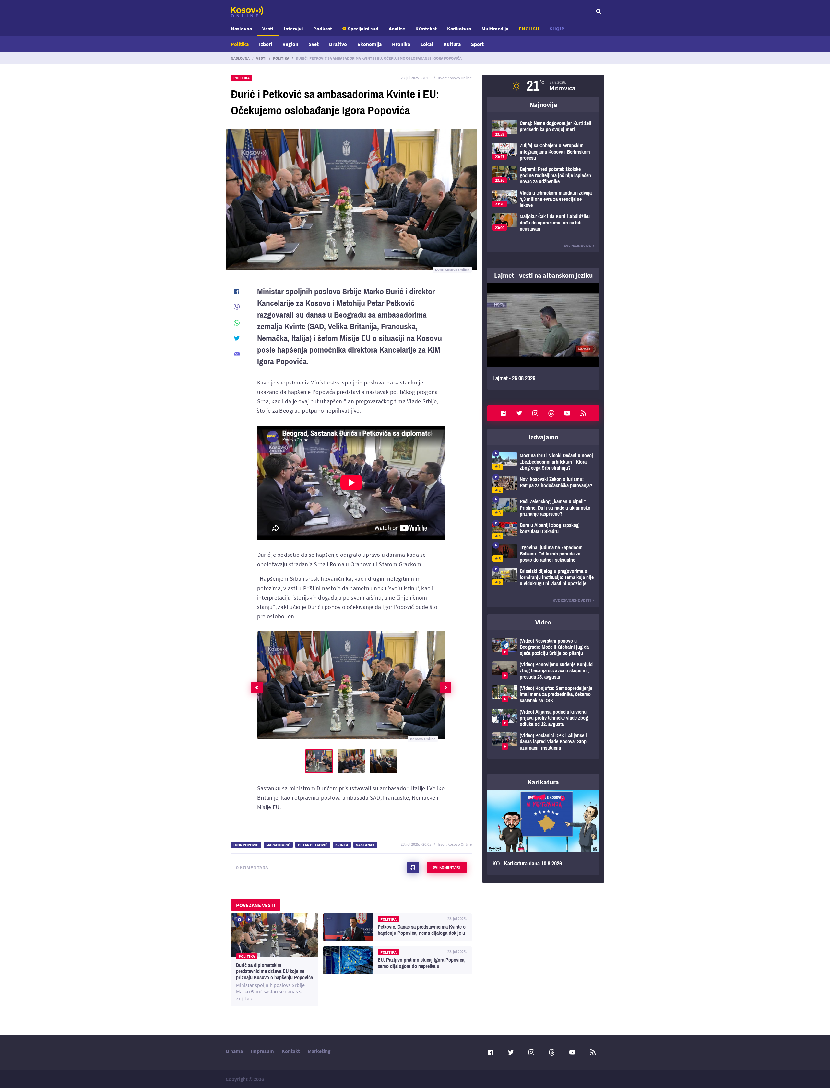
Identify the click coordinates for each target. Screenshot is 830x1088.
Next (445, 687)
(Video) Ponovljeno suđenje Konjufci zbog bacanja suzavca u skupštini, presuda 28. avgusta (543, 670)
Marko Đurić (278, 844)
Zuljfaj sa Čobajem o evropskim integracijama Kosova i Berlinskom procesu (543, 152)
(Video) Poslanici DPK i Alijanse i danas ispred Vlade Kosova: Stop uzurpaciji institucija (543, 741)
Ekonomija (369, 44)
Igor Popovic (245, 844)
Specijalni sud (363, 28)
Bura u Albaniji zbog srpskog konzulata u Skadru (543, 530)
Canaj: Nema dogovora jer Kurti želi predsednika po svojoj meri (543, 128)
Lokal (427, 44)
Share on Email (237, 354)
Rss (583, 413)
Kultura (452, 44)
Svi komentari (446, 867)
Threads (551, 413)
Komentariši (413, 867)
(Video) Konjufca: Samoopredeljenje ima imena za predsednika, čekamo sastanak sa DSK (543, 694)
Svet (314, 44)
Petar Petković (312, 844)
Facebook (503, 413)
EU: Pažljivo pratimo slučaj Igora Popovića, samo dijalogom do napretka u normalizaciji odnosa (397, 960)
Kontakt (291, 1051)
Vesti (267, 28)
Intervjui (293, 28)
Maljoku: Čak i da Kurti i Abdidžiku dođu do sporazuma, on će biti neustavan (543, 222)
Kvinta (341, 844)
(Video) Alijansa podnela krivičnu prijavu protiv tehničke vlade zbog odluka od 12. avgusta (543, 718)
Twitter (519, 413)
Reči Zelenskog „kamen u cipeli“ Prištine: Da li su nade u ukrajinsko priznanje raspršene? (543, 507)
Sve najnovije (577, 245)
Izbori (265, 44)
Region (290, 44)
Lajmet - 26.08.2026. (543, 336)
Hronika (401, 44)
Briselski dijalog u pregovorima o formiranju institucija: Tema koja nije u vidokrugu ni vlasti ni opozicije (543, 577)
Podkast (322, 28)
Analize (397, 28)
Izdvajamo (543, 437)
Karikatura (459, 28)
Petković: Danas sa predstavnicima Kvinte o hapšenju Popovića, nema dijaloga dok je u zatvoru (397, 927)
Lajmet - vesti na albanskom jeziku (543, 275)
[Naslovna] (247, 11)
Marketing (319, 1051)
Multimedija (494, 28)
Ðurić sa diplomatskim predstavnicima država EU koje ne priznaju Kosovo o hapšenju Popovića (274, 959)
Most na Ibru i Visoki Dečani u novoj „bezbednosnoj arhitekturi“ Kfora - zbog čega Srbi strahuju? (543, 461)
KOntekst (426, 28)
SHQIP (557, 28)
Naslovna (241, 28)
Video (543, 622)
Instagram (535, 413)
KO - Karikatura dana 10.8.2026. (543, 832)
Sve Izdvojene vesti (572, 600)
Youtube (567, 413)
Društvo (338, 44)
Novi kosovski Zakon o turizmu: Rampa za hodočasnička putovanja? (543, 484)
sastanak (365, 844)
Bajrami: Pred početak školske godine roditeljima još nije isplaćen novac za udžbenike (543, 175)
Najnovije (543, 104)
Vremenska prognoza (543, 86)
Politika (240, 44)
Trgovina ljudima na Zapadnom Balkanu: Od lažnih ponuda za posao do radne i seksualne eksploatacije (543, 553)
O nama (234, 1051)
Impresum (262, 1051)
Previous (257, 687)
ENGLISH (529, 28)
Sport (477, 44)
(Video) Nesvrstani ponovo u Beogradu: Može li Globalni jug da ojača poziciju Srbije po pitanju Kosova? (543, 647)
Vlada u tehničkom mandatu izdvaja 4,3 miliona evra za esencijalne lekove (543, 199)
